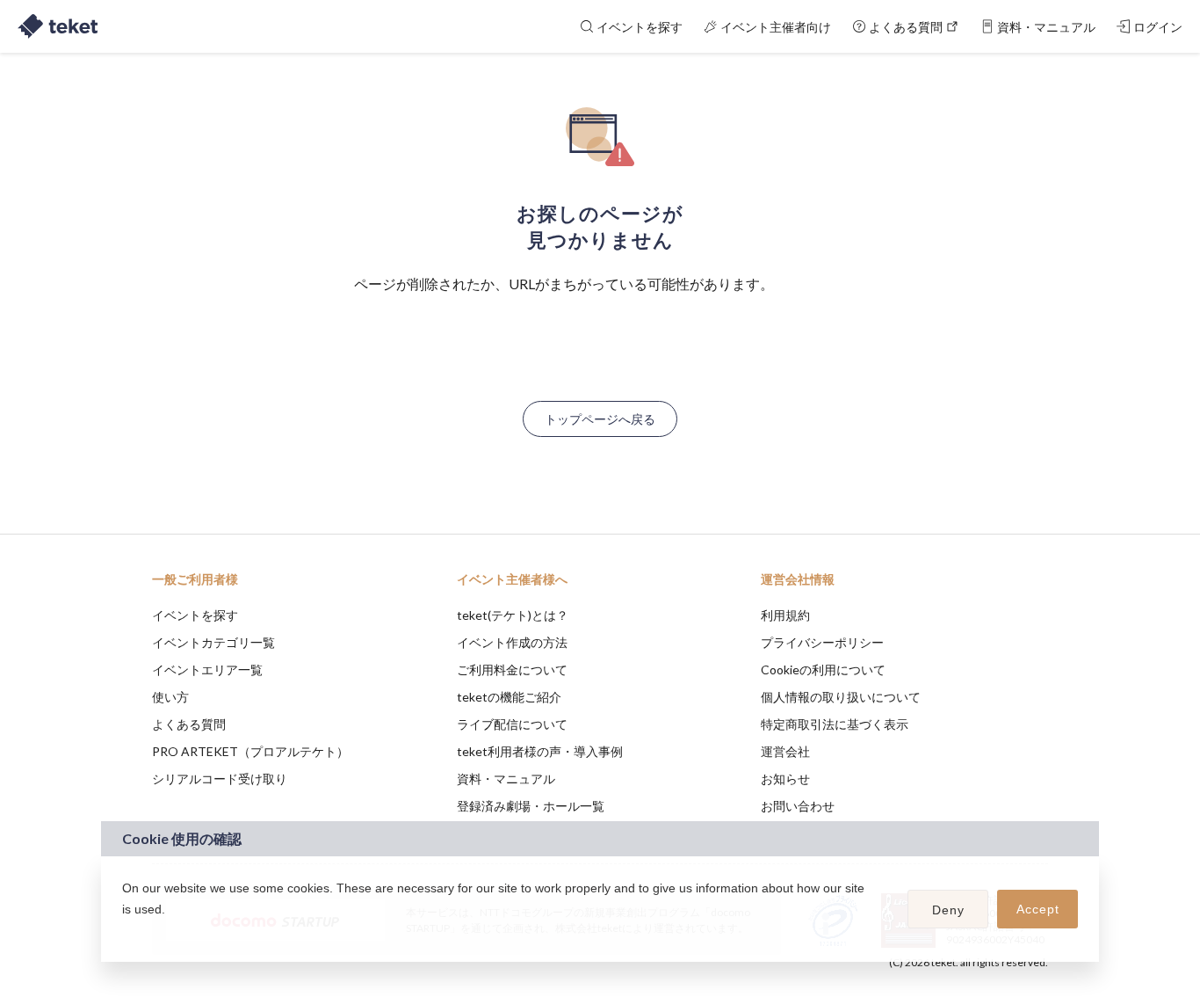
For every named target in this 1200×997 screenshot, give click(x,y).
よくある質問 (189, 724)
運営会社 (785, 751)
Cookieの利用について (823, 669)
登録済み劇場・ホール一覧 (530, 805)
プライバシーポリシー (822, 642)
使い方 (170, 696)
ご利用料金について (512, 669)
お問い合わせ (798, 805)
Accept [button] (1037, 909)
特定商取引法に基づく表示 (834, 724)
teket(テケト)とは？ (512, 615)
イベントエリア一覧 (207, 669)
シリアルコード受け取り (219, 778)
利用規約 (785, 615)
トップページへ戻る (600, 418)
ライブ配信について (512, 724)
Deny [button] (948, 910)
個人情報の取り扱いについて (841, 696)
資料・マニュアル (506, 778)
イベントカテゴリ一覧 (213, 642)
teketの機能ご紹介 (509, 696)
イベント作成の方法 (512, 642)
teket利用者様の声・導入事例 (540, 751)
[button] (124, 932)
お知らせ (785, 778)
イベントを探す (195, 615)
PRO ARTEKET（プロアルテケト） (250, 751)
